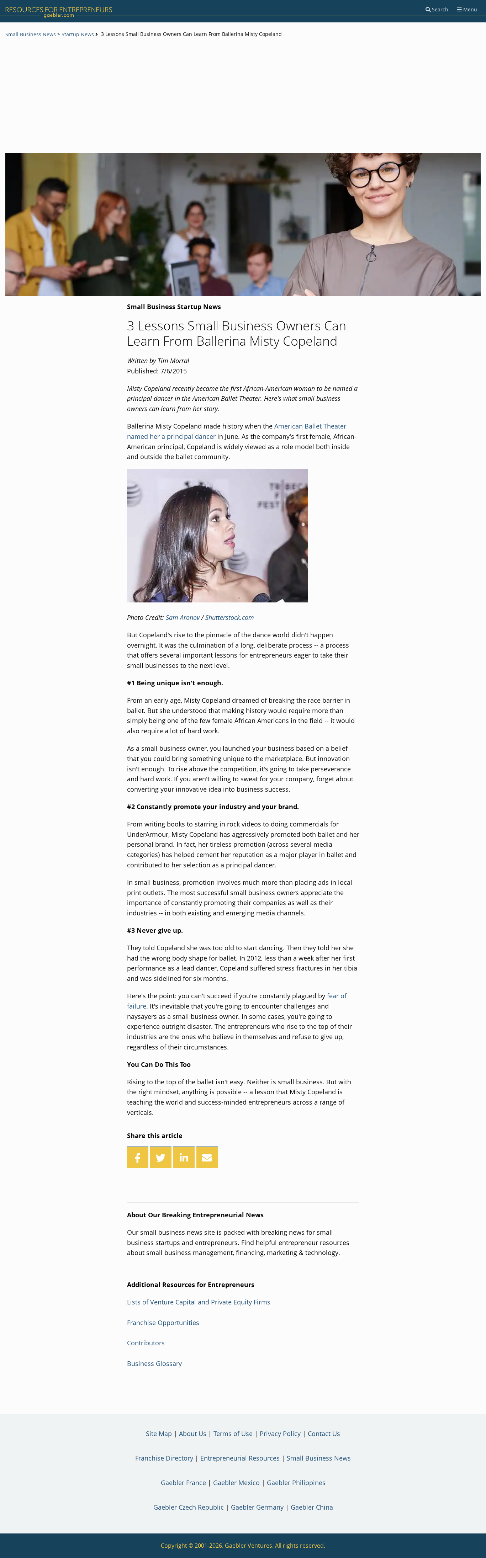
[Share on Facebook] (137, 1157)
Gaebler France (183, 1482)
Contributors (146, 1343)
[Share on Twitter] (160, 1157)
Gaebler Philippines (296, 1482)
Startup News (78, 34)
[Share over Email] (207, 1157)
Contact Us (324, 1433)
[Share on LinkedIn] (184, 1157)
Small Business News (30, 34)
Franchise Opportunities (163, 1322)
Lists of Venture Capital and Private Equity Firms (198, 1302)
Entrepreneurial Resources (240, 1458)
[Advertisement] (243, 96)
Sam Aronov (183, 617)
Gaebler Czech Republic (188, 1507)
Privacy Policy (280, 1433)
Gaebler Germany (257, 1507)
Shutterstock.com (229, 617)
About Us (192, 1433)
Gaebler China (312, 1507)
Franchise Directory (164, 1458)
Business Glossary (154, 1363)
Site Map (159, 1433)
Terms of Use (233, 1433)
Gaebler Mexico (236, 1482)
